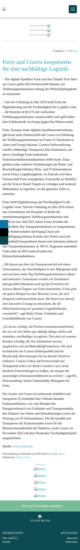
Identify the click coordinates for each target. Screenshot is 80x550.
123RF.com (72, 51)
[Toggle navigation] (73, 9)
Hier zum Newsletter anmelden (41, 506)
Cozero (19, 457)
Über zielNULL (10, 538)
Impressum (72, 538)
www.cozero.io (23, 446)
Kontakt (6, 541)
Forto (27, 457)
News (61, 453)
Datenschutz (72, 541)
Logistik (53, 453)
